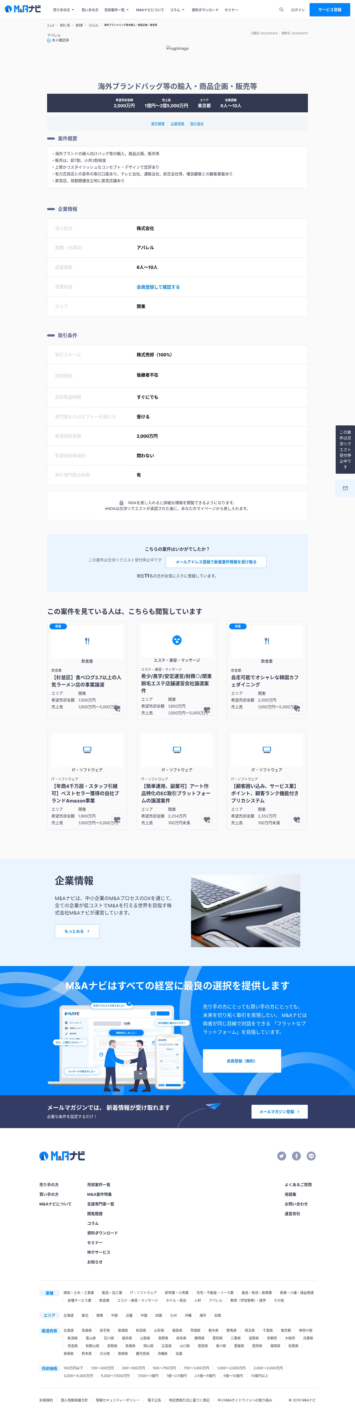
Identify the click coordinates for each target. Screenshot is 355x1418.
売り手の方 (61, 10)
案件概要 (158, 124)
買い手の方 (90, 10)
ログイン (298, 10)
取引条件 (197, 124)
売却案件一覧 (114, 10)
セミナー (231, 10)
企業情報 (177, 124)
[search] (281, 9)
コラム (175, 10)
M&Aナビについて (150, 10)
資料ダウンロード (205, 10)
